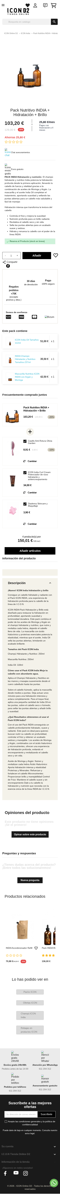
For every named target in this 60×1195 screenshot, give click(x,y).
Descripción (30, 583)
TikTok (35, 1173)
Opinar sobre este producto (30, 834)
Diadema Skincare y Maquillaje (38, 504)
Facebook (6, 1173)
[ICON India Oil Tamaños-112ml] (10, 341)
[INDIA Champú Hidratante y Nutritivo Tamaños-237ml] (10, 359)
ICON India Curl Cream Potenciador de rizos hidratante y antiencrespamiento (39, 476)
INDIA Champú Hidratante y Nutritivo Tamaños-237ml (25, 359)
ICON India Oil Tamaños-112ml (27, 341)
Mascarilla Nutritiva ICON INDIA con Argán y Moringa (27, 377)
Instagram (25, 1173)
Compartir (8, 266)
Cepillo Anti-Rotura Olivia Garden (40, 442)
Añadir (36, 255)
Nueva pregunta (30, 880)
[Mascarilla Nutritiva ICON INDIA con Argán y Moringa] (10, 376)
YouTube (16, 1173)
